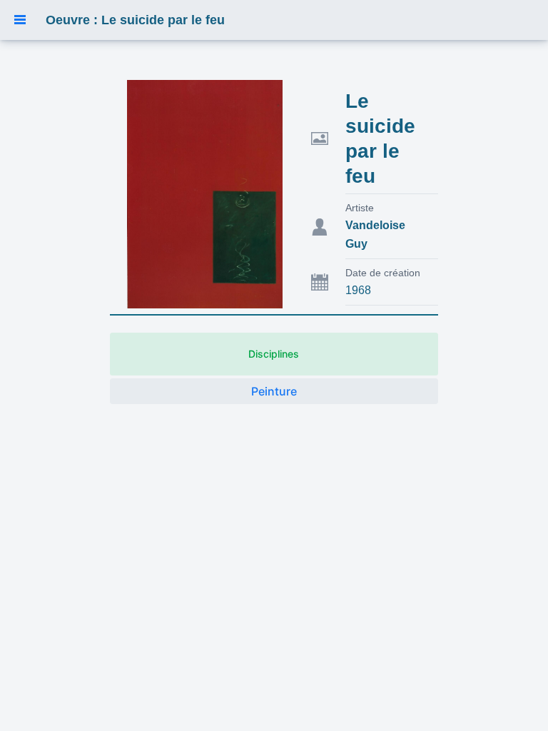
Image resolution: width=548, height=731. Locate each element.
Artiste (359, 207)
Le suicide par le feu (380, 138)
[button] (20, 20)
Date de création (382, 272)
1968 (358, 290)
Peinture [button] (274, 391)
